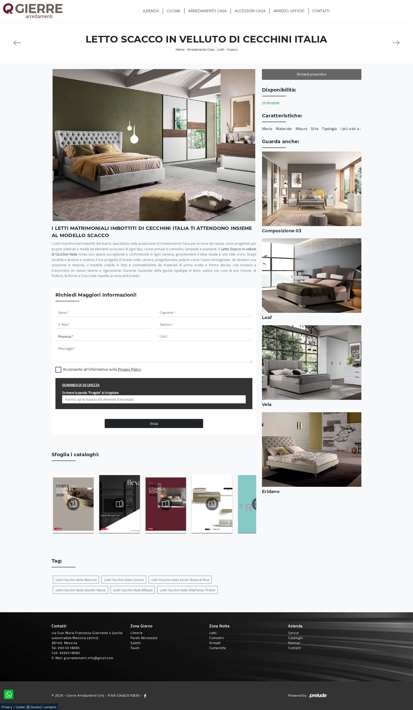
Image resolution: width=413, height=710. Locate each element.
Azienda (151, 11)
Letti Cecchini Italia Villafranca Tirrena (187, 589)
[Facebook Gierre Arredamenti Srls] (145, 695)
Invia (154, 423)
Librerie (136, 632)
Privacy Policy (129, 369)
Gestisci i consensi (43, 707)
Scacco (232, 49)
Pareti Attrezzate (144, 637)
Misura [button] (301, 128)
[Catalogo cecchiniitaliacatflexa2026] (119, 504)
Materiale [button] (284, 128)
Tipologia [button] (329, 128)
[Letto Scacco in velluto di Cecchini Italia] (154, 145)
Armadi (215, 642)
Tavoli (135, 647)
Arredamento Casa (207, 11)
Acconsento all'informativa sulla (102, 369)
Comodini (216, 637)
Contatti (321, 11)
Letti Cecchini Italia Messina (75, 579)
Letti (220, 49)
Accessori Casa (250, 11)
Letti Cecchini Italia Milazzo (132, 589)
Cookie (20, 707)
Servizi (293, 632)
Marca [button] (267, 128)
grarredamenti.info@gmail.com (88, 657)
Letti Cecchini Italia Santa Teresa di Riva (180, 579)
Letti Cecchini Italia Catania (123, 579)
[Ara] (395, 42)
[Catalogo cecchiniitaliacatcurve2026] (73, 504)
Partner (294, 642)
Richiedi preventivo (311, 74)
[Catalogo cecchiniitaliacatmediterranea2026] (211, 504)
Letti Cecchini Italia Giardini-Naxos (80, 589)
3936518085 (69, 652)
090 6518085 (69, 647)
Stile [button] (314, 128)
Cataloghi (295, 637)
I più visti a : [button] (351, 128)
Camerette (217, 647)
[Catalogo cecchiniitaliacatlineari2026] (165, 504)
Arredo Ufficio (288, 11)
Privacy (7, 707)
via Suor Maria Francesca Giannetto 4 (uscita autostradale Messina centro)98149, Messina (87, 637)
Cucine (173, 11)
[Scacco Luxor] (17, 42)
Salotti (135, 642)
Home (180, 49)
